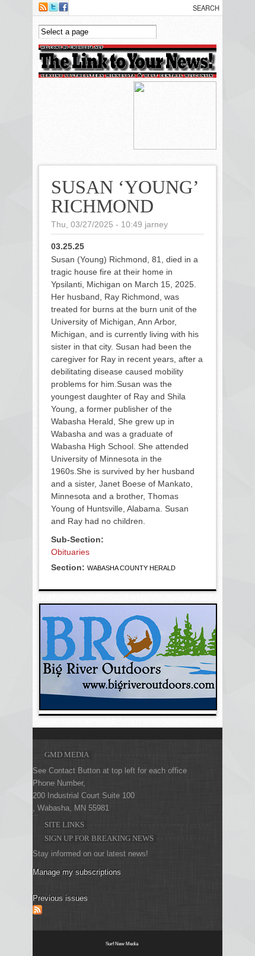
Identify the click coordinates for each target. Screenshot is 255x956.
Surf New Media (122, 944)
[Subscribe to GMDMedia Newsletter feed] (37, 912)
